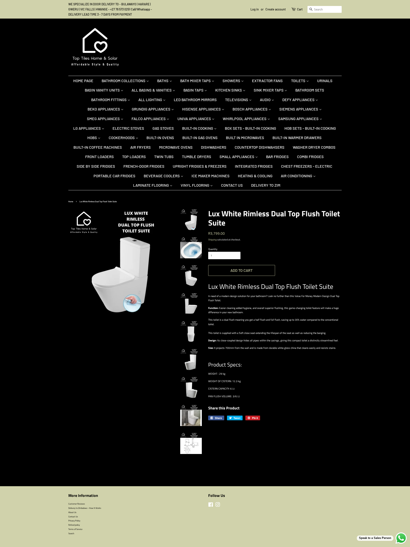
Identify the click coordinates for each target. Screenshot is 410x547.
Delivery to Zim (265, 185)
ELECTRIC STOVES (128, 128)
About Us (72, 512)
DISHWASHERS (213, 147)
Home (70, 201)
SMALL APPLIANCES (237, 156)
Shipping (212, 239)
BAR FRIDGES (277, 156)
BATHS (163, 80)
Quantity (212, 249)
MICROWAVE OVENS (176, 147)
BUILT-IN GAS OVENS (200, 137)
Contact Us (232, 185)
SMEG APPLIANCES (104, 118)
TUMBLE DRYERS (196, 156)
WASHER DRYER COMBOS (314, 147)
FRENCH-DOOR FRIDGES (143, 166)
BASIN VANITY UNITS (103, 90)
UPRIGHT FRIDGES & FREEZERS (200, 166)
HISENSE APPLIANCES (202, 109)
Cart (300, 9)
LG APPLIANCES (87, 128)
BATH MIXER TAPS (196, 80)
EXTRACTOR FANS (267, 80)
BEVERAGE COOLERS (162, 175)
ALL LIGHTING (150, 99)
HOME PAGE (83, 80)
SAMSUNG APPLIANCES (298, 118)
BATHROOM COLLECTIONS (124, 80)
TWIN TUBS (164, 156)
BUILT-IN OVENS (160, 137)
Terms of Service (75, 529)
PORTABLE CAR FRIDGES (114, 175)
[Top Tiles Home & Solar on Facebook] (210, 505)
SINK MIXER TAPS (269, 90)
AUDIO (265, 99)
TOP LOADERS (134, 156)
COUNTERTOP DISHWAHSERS (259, 147)
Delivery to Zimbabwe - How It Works (84, 508)
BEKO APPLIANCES (104, 109)
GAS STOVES (163, 128)
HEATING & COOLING (255, 175)
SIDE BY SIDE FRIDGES (96, 166)
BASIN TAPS (193, 90)
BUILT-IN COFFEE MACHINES (97, 147)
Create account (275, 9)
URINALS (324, 80)
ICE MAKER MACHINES (211, 175)
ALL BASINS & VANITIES (152, 90)
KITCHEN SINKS (229, 90)
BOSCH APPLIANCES (250, 109)
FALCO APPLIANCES (149, 118)
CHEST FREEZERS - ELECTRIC (306, 166)
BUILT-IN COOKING (198, 128)
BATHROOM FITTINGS (109, 99)
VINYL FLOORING (195, 185)
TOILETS (298, 80)
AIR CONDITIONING (297, 175)
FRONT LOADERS (99, 156)
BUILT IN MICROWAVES (245, 137)
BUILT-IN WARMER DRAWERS (297, 137)
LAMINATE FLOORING (151, 185)
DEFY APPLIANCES (298, 99)
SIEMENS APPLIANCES (299, 109)
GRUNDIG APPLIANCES (151, 109)
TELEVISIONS (237, 99)
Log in (254, 9)
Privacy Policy (74, 520)
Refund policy (74, 525)
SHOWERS (232, 80)
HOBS (92, 137)
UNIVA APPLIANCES (194, 118)
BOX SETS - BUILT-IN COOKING (250, 128)
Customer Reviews (76, 503)
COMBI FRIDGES (310, 156)
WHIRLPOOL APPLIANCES (245, 118)
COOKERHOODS (122, 137)
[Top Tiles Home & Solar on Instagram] (217, 505)
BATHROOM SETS (309, 90)
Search (71, 533)
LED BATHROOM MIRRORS (195, 99)
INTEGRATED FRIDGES (254, 166)
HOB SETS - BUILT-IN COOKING (310, 128)
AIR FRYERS (140, 147)
